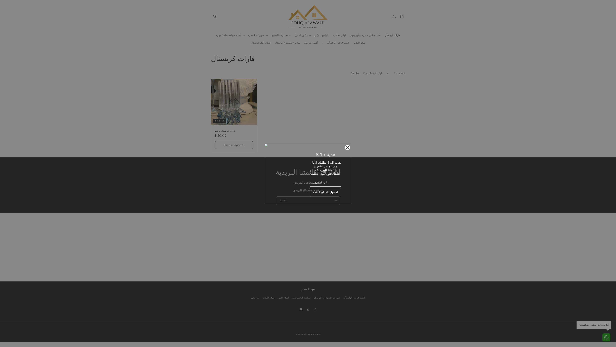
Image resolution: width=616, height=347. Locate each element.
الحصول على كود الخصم (325, 192)
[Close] (347, 147)
